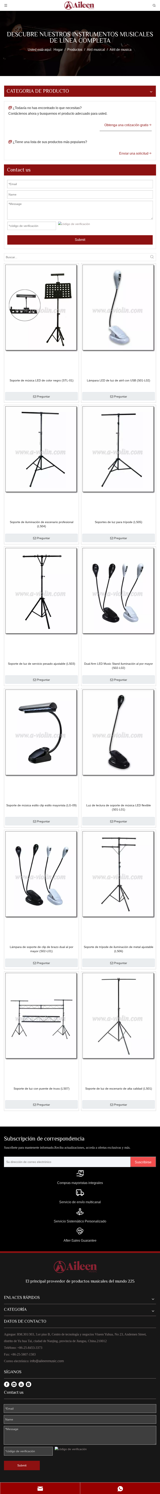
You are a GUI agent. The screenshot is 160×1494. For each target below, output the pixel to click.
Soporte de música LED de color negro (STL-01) (42, 380)
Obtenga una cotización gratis (128, 125)
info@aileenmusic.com (47, 1361)
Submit (80, 239)
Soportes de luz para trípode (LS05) (118, 522)
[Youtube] (21, 1384)
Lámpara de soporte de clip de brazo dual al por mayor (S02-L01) (41, 949)
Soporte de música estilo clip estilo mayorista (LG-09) (41, 805)
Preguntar (43, 396)
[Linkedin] (14, 1384)
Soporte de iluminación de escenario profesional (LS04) (41, 524)
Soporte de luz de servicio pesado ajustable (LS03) (41, 663)
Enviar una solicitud (135, 153)
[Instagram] (28, 1384)
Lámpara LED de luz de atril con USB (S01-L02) (118, 380)
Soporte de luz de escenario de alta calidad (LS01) (118, 1088)
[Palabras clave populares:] (152, 257)
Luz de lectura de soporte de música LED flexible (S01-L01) (118, 807)
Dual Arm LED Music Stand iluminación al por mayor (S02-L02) (118, 666)
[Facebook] (6, 1384)
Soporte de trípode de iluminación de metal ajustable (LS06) (118, 949)
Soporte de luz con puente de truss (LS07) (42, 1088)
